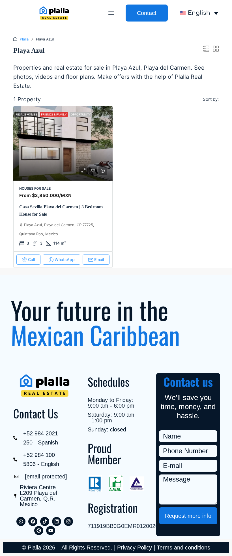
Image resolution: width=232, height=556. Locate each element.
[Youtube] (50, 530)
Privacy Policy (134, 547)
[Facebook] (32, 521)
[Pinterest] (38, 530)
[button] (111, 13)
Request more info (188, 516)
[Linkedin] (56, 521)
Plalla (24, 39)
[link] (63, 143)
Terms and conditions (183, 547)
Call (31, 259)
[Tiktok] (44, 521)
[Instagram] (68, 521)
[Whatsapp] (20, 521)
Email (99, 259)
